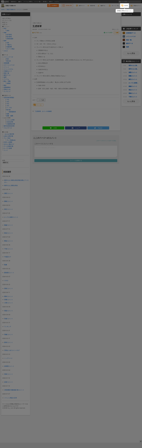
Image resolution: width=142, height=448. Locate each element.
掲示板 (126, 5)
